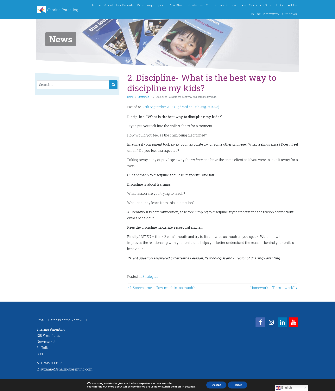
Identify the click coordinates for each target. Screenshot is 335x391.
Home (96, 5)
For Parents (125, 5)
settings (190, 386)
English (286, 387)
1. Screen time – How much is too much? (162, 288)
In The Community (265, 14)
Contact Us (288, 5)
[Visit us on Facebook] (260, 322)
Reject (238, 385)
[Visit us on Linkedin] (282, 322)
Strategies (195, 5)
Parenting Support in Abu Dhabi (161, 5)
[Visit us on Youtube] (293, 322)
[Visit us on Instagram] (271, 322)
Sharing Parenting (62, 9)
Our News (289, 14)
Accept (216, 385)
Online (211, 5)
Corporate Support (263, 5)
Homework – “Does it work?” (273, 288)
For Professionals (232, 5)
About (108, 5)
